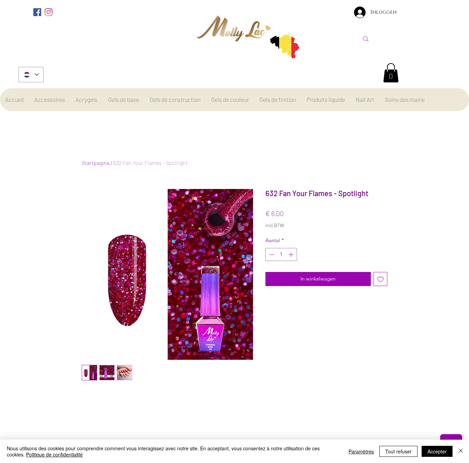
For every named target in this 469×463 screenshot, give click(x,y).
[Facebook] (37, 12)
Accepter (437, 451)
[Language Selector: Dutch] (31, 74)
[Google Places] (60, 12)
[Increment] (291, 254)
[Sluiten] (461, 451)
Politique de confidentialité (54, 454)
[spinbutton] (281, 254)
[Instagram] (49, 12)
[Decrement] (271, 254)
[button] (391, 72)
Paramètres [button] (361, 451)
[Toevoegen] (381, 279)
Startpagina (96, 162)
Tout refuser (398, 451)
